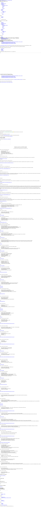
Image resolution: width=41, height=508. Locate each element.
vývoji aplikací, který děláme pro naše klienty (18, 79)
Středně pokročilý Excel (2, 293)
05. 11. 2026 (13, 42)
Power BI (2, 500)
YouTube (2, 503)
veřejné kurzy (11, 136)
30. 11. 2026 (14, 43)
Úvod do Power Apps (2, 237)
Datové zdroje (2, 48)
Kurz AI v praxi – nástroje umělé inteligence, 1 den (5, 168)
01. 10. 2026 (11, 43)
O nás (1, 494)
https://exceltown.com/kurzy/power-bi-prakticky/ (5, 442)
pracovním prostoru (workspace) (4, 45)
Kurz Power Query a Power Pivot (3, 384)
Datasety (2, 49)
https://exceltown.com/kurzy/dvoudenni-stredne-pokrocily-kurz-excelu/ (7, 323)
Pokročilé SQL (1, 287)
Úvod (1, 36)
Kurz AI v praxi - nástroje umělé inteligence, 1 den (5, 194)
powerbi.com (10, 45)
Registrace (2, 16)
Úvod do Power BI (2, 258)
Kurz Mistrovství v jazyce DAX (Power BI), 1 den (7, 42)
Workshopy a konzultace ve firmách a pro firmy (6, 497)
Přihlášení (2, 17)
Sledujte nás (1, 486)
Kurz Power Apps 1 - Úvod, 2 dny (3, 158)
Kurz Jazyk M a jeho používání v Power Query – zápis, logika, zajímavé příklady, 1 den (10, 75)
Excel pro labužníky (2, 370)
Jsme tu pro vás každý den (2, 475)
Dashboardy (2, 50)
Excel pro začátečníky (2, 265)
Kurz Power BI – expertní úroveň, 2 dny (6, 43)
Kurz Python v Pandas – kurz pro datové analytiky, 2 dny (6, 182)
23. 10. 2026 (21, 75)
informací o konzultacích (7, 79)
